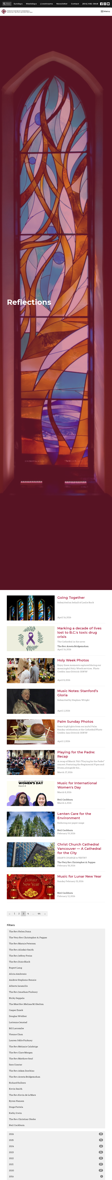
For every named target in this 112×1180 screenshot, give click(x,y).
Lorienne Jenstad (18, 1022)
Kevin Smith (15, 1089)
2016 (55, 1176)
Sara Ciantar (15, 1064)
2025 (55, 1140)
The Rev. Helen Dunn (20, 931)
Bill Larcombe (16, 1028)
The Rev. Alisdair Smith (21, 950)
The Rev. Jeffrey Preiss (20, 956)
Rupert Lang (15, 968)
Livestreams (46, 4)
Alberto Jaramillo (18, 986)
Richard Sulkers (17, 1083)
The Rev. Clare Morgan (21, 1052)
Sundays (18, 4)
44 (39, 913)
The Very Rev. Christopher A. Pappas (28, 937)
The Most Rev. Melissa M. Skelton (26, 1004)
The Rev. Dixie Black (19, 962)
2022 (55, 1158)
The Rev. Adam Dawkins (21, 1071)
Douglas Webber (18, 1016)
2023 (55, 1152)
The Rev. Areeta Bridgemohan (24, 1077)
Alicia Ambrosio (17, 974)
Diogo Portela (16, 1107)
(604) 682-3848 (90, 4)
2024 (55, 1146)
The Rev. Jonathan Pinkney (23, 992)
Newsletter (62, 4)
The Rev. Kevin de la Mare (22, 1095)
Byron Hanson (16, 1101)
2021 (55, 1164)
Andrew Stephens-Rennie (22, 980)
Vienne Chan (16, 1034)
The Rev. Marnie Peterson (22, 943)
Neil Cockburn (17, 1125)
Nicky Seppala (16, 998)
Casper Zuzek (16, 1010)
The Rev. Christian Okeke (22, 1119)
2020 (55, 1170)
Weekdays (31, 4)
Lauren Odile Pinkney (21, 1040)
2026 (55, 1134)
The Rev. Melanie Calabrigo (23, 1046)
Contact (75, 4)
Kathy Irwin (15, 1113)
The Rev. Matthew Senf (21, 1058)
